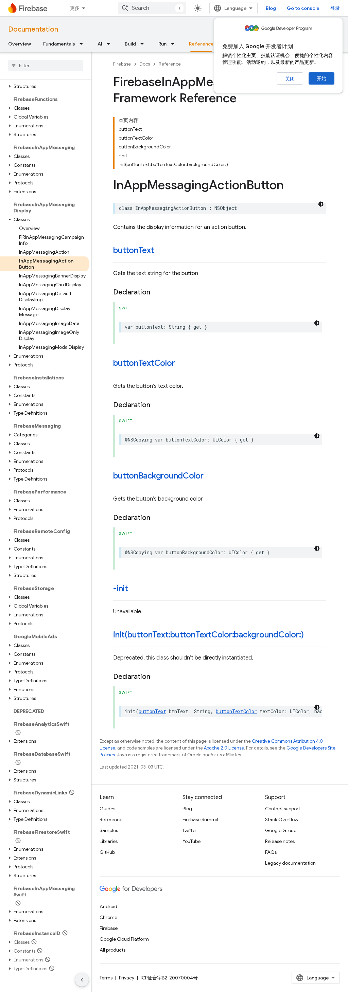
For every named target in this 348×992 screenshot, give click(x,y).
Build (130, 44)
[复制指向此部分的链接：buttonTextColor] (181, 364)
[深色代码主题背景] (320, 204)
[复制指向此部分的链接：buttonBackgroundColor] (210, 476)
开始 (321, 78)
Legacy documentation (290, 863)
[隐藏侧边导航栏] (82, 980)
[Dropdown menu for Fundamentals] (83, 44)
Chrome (108, 917)
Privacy (126, 977)
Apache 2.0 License (224, 748)
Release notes (280, 841)
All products (112, 950)
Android (108, 906)
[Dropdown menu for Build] (144, 44)
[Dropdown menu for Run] (175, 44)
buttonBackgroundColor (158, 476)
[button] (44, 86)
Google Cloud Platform (124, 939)
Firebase (122, 64)
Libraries (109, 841)
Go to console (303, 8)
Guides (107, 809)
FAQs (271, 852)
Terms (106, 977)
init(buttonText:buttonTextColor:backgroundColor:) (208, 635)
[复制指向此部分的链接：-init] (135, 589)
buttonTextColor (144, 363)
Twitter (189, 830)
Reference (201, 44)
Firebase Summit (200, 819)
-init (120, 588)
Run (162, 44)
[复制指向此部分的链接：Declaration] (157, 292)
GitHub (107, 852)
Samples (109, 830)
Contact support (282, 809)
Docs (145, 64)
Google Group (280, 830)
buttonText (133, 250)
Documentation (33, 29)
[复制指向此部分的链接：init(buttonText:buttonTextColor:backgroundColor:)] (310, 635)
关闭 (290, 79)
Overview (19, 44)
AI (100, 44)
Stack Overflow (281, 819)
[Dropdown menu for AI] (110, 44)
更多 (75, 8)
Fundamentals (59, 44)
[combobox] (152, 8)
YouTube (191, 841)
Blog (271, 8)
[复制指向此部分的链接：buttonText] (161, 251)
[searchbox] (45, 65)
